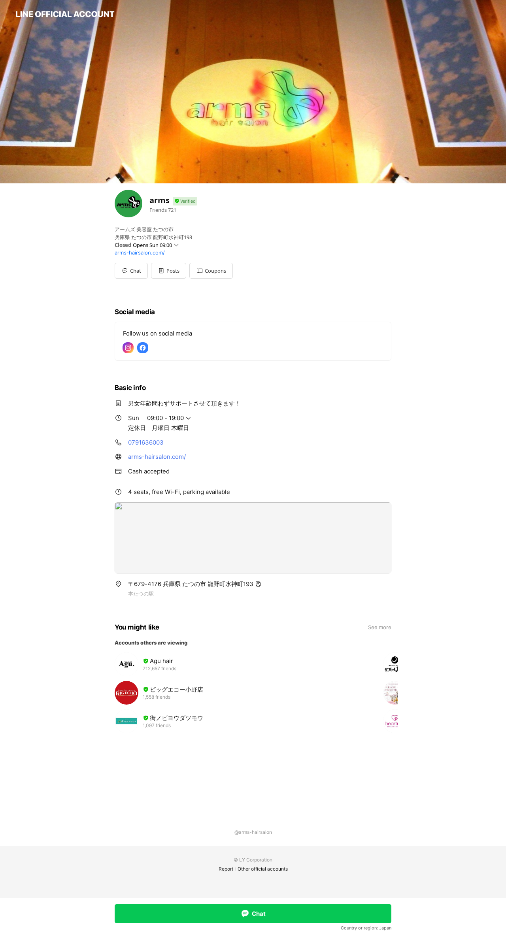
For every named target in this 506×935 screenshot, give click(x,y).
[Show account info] (185, 201)
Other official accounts (263, 869)
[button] (168, 271)
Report (226, 869)
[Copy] (258, 584)
